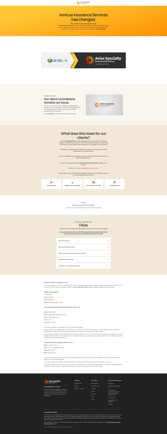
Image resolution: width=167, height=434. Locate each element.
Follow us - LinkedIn (79, 388)
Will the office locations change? (66, 259)
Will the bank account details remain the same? (69, 265)
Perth (92, 396)
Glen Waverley (94, 383)
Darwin (93, 399)
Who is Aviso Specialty (63, 240)
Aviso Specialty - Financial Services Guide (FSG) (85, 168)
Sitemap (110, 404)
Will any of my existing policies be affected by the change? (72, 253)
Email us (76, 386)
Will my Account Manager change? (66, 247)
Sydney (93, 391)
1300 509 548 (77, 383)
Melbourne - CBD (95, 386)
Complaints (111, 383)
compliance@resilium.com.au (54, 302)
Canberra (93, 394)
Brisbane (93, 388)
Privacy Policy (111, 397)
